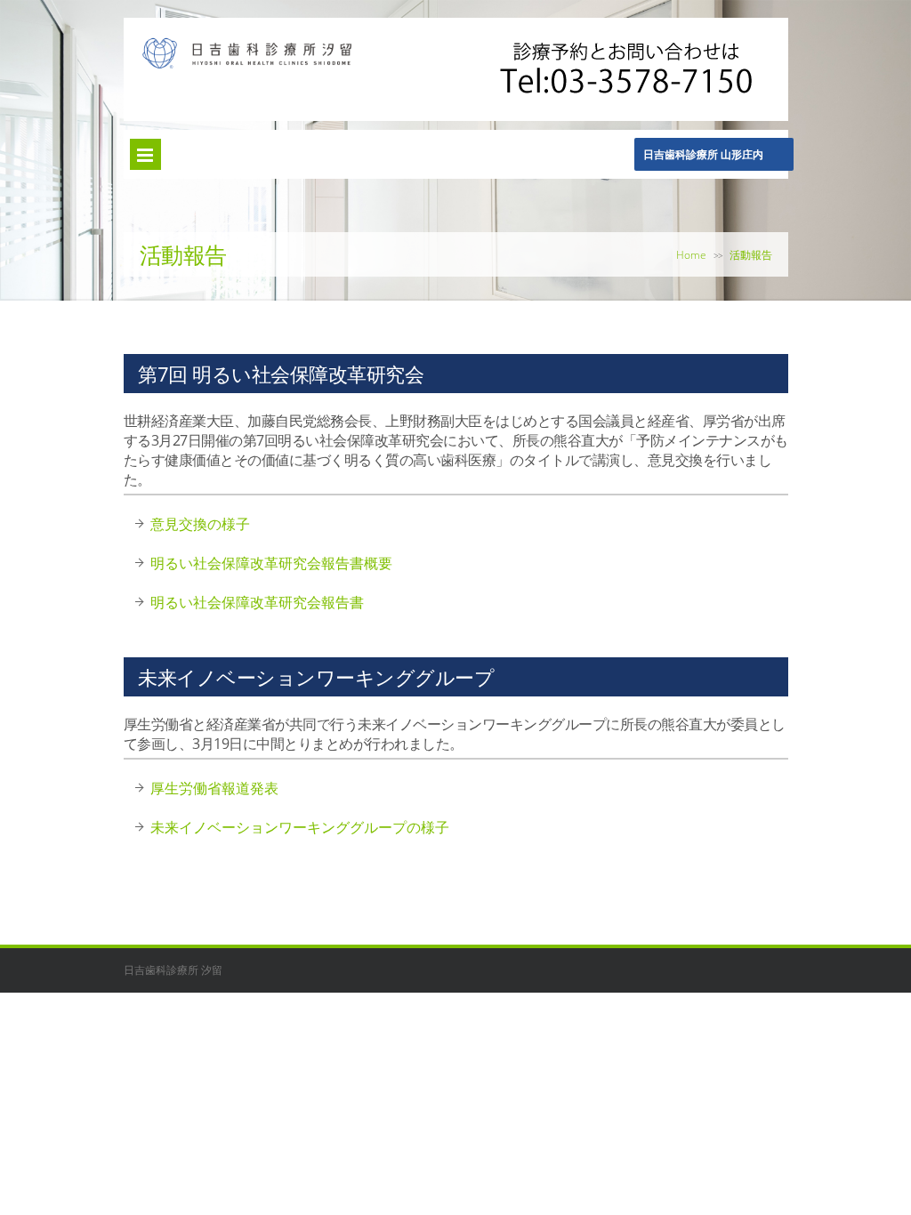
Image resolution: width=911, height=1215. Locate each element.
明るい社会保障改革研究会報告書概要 (271, 563)
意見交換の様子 (200, 524)
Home (691, 254)
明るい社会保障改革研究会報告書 (257, 602)
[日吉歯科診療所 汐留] (247, 64)
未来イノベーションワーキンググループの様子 (299, 827)
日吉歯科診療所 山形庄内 (703, 154)
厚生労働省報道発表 (214, 788)
